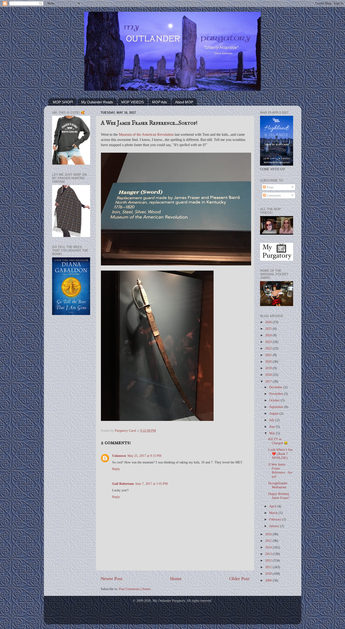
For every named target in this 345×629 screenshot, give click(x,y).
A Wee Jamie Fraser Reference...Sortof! (280, 470)
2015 (269, 541)
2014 (269, 547)
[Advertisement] (71, 393)
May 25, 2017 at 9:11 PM (144, 456)
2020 (269, 361)
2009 (269, 580)
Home (176, 578)
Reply (116, 469)
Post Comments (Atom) (134, 589)
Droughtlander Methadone (278, 485)
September (276, 407)
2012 (269, 560)
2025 (269, 328)
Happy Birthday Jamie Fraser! (279, 496)
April (273, 506)
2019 (269, 368)
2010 (269, 573)
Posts (269, 187)
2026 (269, 322)
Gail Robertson (123, 483)
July (272, 420)
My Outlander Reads (97, 102)
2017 (269, 381)
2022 (269, 348)
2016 (269, 534)
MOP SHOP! (63, 102)
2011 (269, 567)
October (275, 400)
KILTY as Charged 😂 (278, 441)
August (274, 413)
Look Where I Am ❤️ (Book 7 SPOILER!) (280, 454)
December (276, 387)
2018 (269, 375)
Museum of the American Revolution (146, 134)
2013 (269, 554)
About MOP (184, 102)
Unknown (119, 456)
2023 (269, 342)
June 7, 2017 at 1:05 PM (151, 483)
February (275, 519)
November (276, 394)
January (274, 526)
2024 (269, 335)
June (272, 426)
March (274, 513)
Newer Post (112, 578)
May (272, 433)
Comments (273, 195)
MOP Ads (159, 102)
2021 (269, 355)
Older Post (239, 578)
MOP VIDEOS (132, 102)
